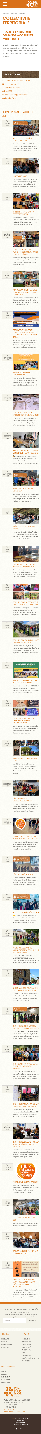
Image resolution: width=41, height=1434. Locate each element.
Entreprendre (6, 1344)
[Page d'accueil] (32, 4)
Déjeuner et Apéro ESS (10, 84)
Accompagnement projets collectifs (16, 80)
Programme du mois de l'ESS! (25, 1182)
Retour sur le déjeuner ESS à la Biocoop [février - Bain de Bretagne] (26, 1144)
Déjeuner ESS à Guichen (23, 874)
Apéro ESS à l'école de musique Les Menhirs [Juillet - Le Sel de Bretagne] (26, 950)
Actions (4, 1374)
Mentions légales (20, 1422)
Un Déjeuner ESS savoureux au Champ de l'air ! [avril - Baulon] (25, 1066)
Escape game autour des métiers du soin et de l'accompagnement (23, 721)
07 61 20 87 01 (9, 1409)
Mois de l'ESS (7, 91)
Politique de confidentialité (20, 1424)
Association (26, 1339)
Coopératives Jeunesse (11, 88)
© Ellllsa (26, 1419)
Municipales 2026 (8, 98)
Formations (5, 1380)
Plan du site (20, 1420)
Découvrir (5, 1339)
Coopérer (4, 1342)
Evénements (5, 1377)
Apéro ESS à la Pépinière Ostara (26, 912)
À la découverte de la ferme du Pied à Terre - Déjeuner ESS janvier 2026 (25, 292)
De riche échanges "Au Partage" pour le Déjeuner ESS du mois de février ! (25, 252)
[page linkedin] (25, 1428)
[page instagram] (21, 1428)
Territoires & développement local (15, 95)
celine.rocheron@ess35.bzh (14, 1412)
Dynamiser (5, 1347)
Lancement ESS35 (20, 176)
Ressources (5, 1382)
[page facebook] (16, 1428)
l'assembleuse (19, 1419)
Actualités (5, 1371)
